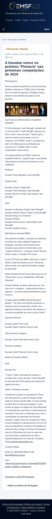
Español (25, 20)
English (18, 20)
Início (4, 40)
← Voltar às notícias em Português (21, 485)
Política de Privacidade (12, 504)
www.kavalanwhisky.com (21, 442)
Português (10, 20)
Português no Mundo (37, 20)
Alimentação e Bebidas (17, 40)
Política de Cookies (33, 504)
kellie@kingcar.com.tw (15, 455)
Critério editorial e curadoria (32, 507)
